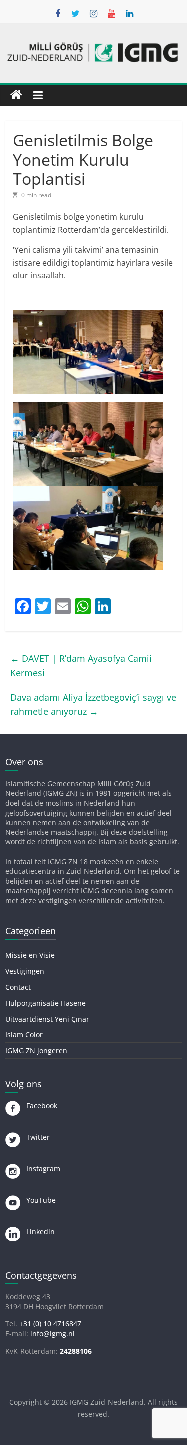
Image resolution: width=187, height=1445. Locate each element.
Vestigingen (24, 971)
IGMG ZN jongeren (36, 1050)
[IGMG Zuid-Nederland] (16, 95)
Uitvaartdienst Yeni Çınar (47, 1019)
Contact (18, 987)
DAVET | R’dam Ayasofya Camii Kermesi (81, 665)
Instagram (40, 1168)
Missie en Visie (30, 955)
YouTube (38, 1200)
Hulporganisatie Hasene (45, 1003)
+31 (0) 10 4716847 (50, 1323)
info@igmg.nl (52, 1333)
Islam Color (24, 1034)
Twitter (35, 1137)
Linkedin (37, 1231)
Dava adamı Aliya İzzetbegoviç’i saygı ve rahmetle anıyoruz (93, 704)
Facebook (38, 1105)
